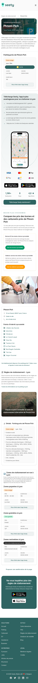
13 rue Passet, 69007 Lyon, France (13, 30)
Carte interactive (25, 626)
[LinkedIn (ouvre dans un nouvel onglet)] (23, 678)
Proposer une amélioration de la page (19, 569)
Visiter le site (10, 316)
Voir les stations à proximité (15, 267)
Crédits (22, 655)
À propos (4, 651)
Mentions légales (25, 651)
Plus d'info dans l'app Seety (20, 84)
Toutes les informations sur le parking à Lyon (14, 386)
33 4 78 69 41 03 (11, 319)
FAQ (21, 630)
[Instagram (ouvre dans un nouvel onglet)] (19, 678)
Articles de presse (7, 658)
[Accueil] (7, 5)
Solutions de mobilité (27, 636)
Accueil (3, 626)
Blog (21, 640)
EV (2, 636)
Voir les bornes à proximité (15, 247)
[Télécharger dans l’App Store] (11, 185)
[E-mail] (27, 678)
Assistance (4, 640)
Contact (3, 665)
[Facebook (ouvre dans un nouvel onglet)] (11, 678)
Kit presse (4, 662)
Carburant (4, 633)
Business (4, 643)
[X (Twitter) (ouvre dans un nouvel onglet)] (15, 678)
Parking (3, 630)
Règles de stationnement (8, 16)
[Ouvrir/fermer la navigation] (35, 5)
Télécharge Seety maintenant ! (19, 202)
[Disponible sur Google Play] (28, 185)
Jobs (3, 655)
